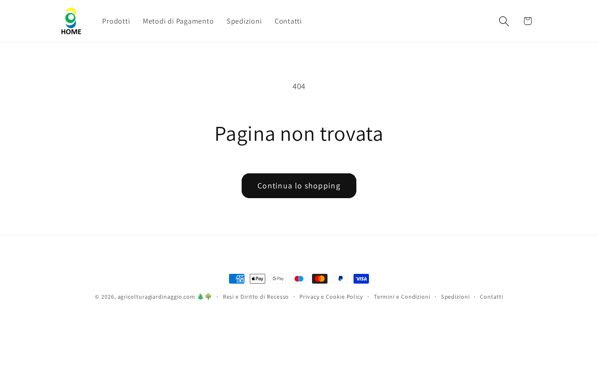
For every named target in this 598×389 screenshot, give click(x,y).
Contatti (491, 296)
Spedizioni (455, 296)
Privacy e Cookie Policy (331, 296)
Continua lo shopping (299, 185)
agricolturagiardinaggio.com (157, 296)
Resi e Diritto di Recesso (256, 296)
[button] (504, 21)
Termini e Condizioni (402, 296)
